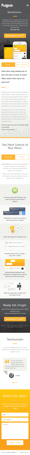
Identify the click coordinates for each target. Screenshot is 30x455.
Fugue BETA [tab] (8, 157)
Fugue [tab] (8, 64)
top (27, 452)
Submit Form (15, 443)
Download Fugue (15, 35)
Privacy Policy (23, 452)
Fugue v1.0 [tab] (21, 157)
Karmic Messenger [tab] (21, 64)
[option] (15, 368)
